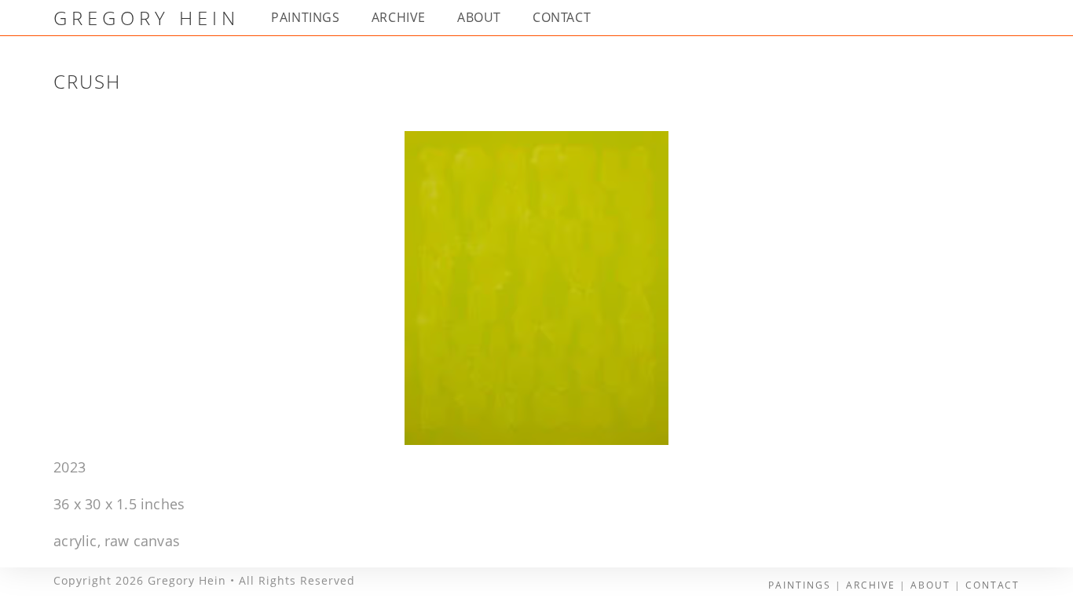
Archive (870, 585)
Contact (992, 585)
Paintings (799, 585)
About (930, 585)
